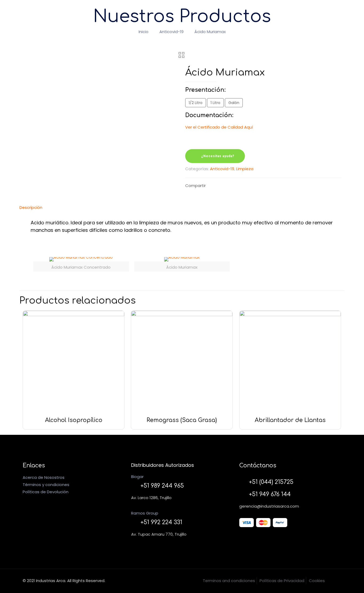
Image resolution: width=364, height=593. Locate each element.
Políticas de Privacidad (282, 580)
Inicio (143, 31)
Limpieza (244, 169)
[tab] (182, 207)
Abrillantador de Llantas (290, 420)
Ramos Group (144, 513)
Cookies (317, 580)
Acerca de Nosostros (43, 477)
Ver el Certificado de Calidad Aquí (219, 127)
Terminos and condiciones (229, 580)
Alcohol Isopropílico (73, 420)
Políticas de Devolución (45, 492)
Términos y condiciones (46, 484)
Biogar (137, 476)
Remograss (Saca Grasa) (182, 420)
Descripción (30, 207)
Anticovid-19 (171, 31)
